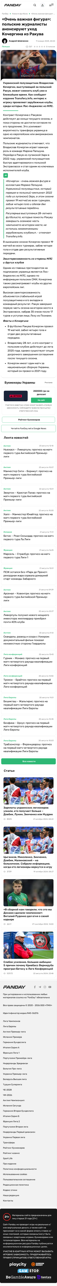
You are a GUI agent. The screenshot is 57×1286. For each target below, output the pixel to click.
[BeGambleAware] (21, 1278)
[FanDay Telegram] (39, 987)
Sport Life (7, 1158)
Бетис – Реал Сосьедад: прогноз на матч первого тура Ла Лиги (28, 537)
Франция (7, 550)
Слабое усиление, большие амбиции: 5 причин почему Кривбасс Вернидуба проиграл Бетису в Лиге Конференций (28, 965)
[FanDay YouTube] (49, 987)
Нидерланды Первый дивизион (19, 1132)
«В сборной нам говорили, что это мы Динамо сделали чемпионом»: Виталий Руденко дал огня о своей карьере (27, 914)
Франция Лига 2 (11, 1121)
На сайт (41, 400)
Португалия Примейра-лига (17, 1058)
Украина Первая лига (14, 1137)
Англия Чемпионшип (13, 1100)
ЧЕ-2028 (7, 1090)
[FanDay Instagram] (44, 987)
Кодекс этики (10, 1190)
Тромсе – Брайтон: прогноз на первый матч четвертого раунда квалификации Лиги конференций (27, 683)
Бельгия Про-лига (12, 1068)
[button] (35, 5)
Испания (7, 532)
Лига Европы (9, 697)
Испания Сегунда (12, 1105)
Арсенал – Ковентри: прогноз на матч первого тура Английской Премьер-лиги (26, 597)
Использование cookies (15, 1174)
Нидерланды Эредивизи (15, 1063)
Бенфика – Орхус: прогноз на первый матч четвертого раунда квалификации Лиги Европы (27, 726)
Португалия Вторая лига (15, 1126)
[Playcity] (18, 1264)
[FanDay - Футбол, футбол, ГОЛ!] (12, 5)
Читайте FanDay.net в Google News (28, 428)
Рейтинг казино (11, 1153)
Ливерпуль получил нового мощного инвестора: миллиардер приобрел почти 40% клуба (26, 618)
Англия (6, 446)
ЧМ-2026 (7, 1095)
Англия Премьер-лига (14, 1031)
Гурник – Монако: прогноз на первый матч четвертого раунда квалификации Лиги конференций (27, 662)
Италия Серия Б (11, 1116)
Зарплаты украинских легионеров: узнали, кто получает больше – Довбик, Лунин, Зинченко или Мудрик (28, 811)
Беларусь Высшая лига (15, 1079)
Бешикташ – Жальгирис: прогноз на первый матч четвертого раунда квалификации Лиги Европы (25, 705)
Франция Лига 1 (11, 1053)
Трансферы (9, 1142)
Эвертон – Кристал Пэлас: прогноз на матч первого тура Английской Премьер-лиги (26, 496)
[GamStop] (28, 1271)
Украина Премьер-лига (15, 1074)
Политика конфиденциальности (20, 1169)
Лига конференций (12, 654)
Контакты (8, 1200)
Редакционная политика (16, 1185)
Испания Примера (12, 1037)
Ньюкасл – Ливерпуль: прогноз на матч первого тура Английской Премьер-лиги (27, 453)
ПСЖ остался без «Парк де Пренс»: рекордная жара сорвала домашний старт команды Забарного (25, 575)
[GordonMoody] (37, 1264)
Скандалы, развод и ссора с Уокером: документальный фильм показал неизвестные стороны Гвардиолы (26, 640)
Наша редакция (11, 1195)
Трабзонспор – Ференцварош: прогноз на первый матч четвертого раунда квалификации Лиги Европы (27, 748)
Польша (6, 46)
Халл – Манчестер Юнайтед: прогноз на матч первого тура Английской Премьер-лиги (28, 518)
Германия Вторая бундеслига (18, 1111)
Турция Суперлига (12, 1084)
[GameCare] (44, 1277)
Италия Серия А (11, 1047)
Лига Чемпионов (11, 1021)
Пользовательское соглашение (19, 1179)
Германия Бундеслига (14, 1042)
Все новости (29, 761)
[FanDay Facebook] (34, 987)
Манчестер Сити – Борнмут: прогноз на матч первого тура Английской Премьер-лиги (27, 475)
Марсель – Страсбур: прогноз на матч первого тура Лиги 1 (26, 555)
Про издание (9, 1163)
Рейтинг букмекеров (29, 419)
